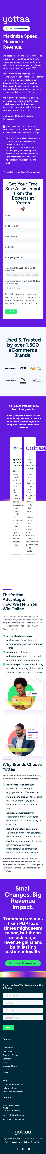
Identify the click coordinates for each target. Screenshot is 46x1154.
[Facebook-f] (17, 1148)
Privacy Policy (29, 1139)
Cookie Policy (36, 1142)
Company (7, 1059)
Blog (5, 1080)
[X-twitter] (23, 1148)
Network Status (10, 1088)
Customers (8, 1047)
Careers (6, 1062)
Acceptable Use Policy (20, 1142)
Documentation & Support (14, 1084)
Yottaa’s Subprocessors (13, 1091)
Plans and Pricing (10, 1055)
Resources (7, 1051)
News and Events (10, 1066)
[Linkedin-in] (28, 1148)
